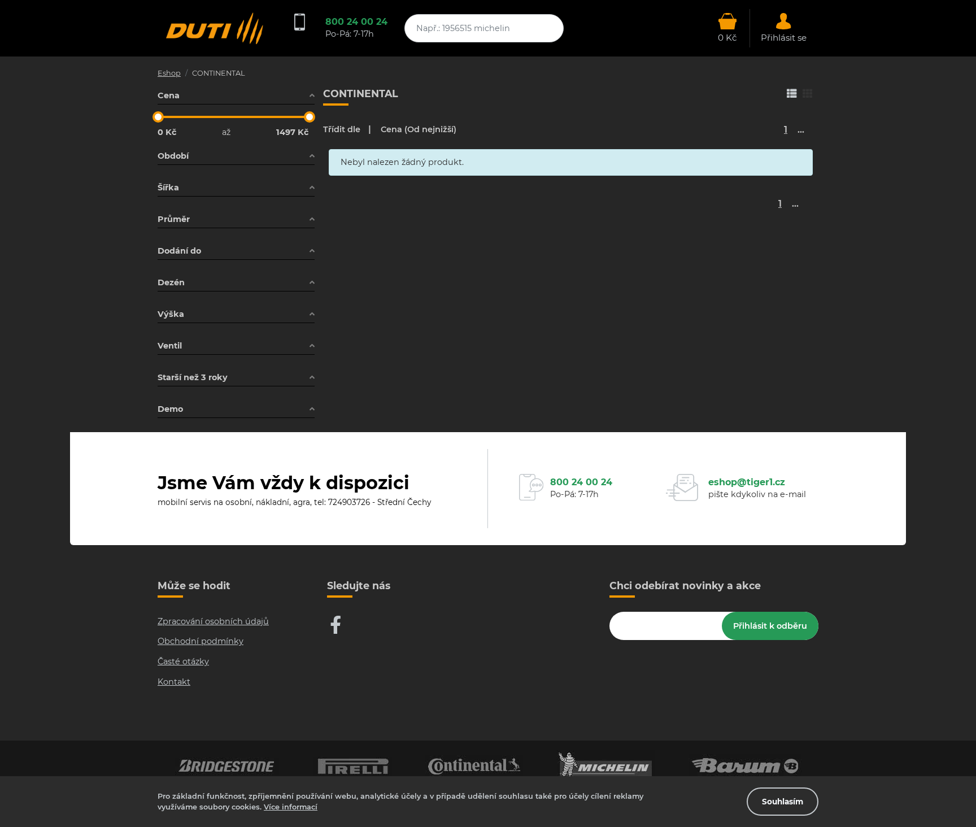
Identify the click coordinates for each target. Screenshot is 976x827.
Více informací (290, 807)
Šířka (168, 187)
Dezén (171, 282)
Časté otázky (183, 661)
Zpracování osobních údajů (213, 621)
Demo (170, 409)
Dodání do (179, 251)
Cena (169, 95)
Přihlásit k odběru (770, 626)
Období (173, 156)
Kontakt (174, 682)
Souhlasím (782, 801)
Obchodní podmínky (200, 641)
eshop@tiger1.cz (746, 482)
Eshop (169, 73)
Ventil (170, 346)
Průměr (174, 219)
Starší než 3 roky (193, 377)
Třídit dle (341, 129)
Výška (171, 314)
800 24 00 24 (356, 21)
